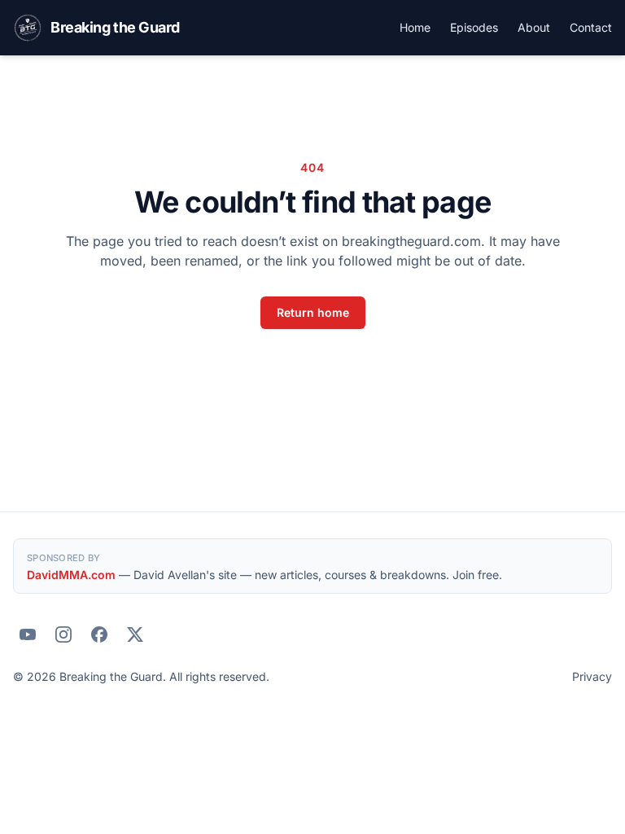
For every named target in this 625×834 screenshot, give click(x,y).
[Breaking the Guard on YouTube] (27, 634)
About (534, 27)
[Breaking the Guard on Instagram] (63, 634)
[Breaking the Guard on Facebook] (99, 634)
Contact (591, 27)
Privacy (592, 676)
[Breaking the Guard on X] (135, 634)
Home (415, 27)
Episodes (474, 27)
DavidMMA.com (71, 575)
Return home (313, 312)
